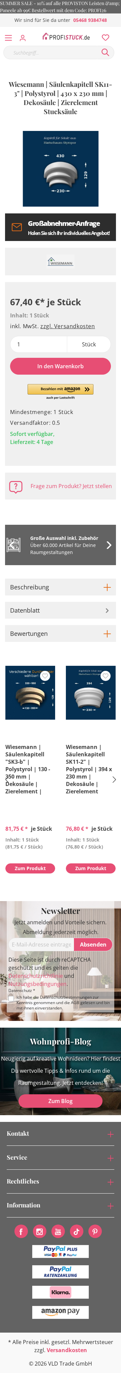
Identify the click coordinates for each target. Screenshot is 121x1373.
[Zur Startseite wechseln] (66, 36)
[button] (61, 392)
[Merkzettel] (103, 36)
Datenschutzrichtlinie (35, 976)
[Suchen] (105, 52)
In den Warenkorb (60, 366)
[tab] (60, 587)
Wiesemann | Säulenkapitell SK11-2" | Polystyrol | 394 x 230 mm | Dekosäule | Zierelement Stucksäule (89, 769)
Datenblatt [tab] (25, 610)
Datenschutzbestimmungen (66, 997)
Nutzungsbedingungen (37, 984)
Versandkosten (67, 1350)
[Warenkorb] (117, 30)
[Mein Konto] (24, 36)
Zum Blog (60, 1101)
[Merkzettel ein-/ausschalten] (45, 676)
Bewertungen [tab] (29, 633)
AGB (75, 1002)
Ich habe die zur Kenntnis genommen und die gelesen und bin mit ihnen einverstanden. (63, 1003)
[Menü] (8, 36)
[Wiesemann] (60, 261)
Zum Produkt (30, 868)
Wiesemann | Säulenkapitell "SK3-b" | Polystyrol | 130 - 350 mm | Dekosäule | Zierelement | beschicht (27, 769)
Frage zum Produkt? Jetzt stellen (71, 486)
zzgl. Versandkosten (67, 326)
